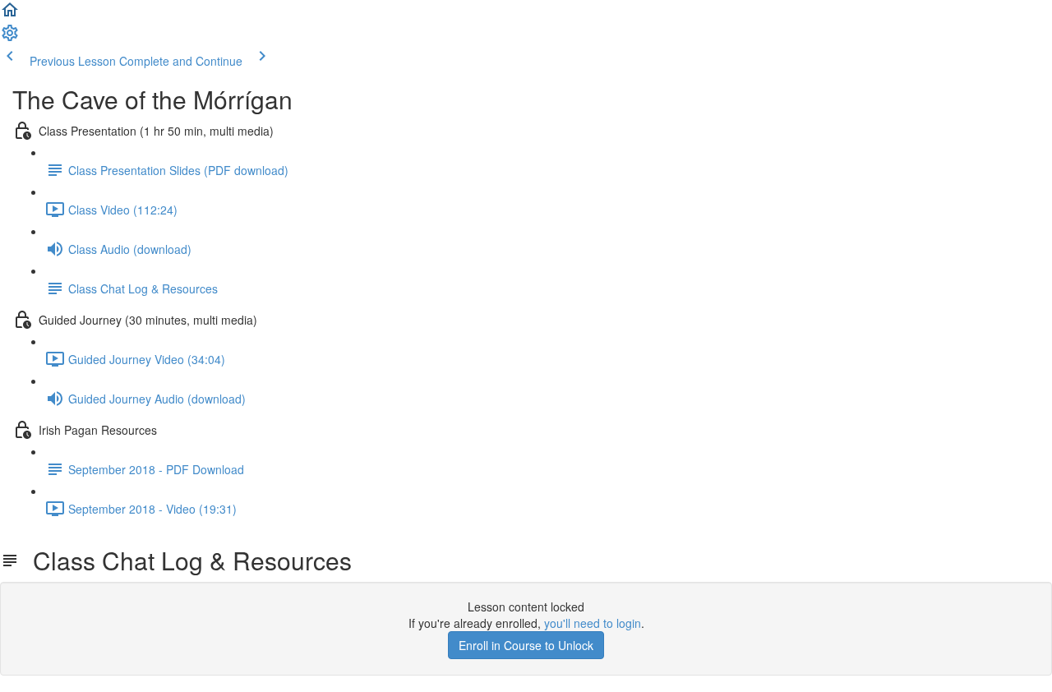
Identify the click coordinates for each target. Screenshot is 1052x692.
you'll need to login (592, 623)
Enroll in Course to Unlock (526, 645)
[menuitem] (10, 38)
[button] (10, 15)
